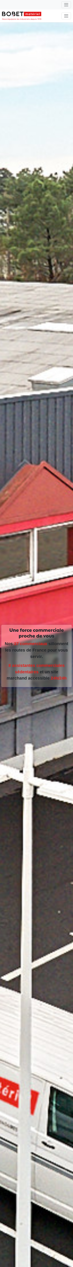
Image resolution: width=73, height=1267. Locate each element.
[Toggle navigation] (66, 4)
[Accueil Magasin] (21, 16)
